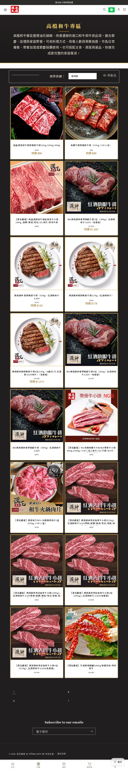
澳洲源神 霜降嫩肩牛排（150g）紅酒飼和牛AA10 (36, 297)
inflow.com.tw (37, 753)
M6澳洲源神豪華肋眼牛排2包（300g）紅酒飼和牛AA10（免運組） (91, 221)
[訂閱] (91, 731)
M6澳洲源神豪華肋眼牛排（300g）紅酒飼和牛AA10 (36, 449)
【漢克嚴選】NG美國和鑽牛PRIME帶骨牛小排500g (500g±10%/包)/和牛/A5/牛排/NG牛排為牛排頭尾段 (91, 449)
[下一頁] (68, 700)
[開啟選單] (5, 10)
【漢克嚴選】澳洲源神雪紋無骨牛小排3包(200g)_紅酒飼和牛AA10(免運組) (91, 594)
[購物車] (124, 10)
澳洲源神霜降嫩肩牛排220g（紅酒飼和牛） (91, 295)
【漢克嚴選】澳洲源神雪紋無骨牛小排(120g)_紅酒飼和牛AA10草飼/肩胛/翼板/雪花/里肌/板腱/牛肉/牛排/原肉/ (91, 522)
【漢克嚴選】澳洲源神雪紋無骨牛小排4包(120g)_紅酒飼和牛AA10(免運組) (36, 667)
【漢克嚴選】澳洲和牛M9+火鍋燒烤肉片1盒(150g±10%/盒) (36, 522)
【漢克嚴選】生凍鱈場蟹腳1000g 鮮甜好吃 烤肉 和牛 (91, 667)
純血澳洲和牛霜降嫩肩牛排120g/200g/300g (36, 145)
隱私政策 (61, 753)
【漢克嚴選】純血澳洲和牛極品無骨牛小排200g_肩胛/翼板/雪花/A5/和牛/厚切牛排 (36, 221)
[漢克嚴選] (15, 10)
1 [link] (14, 691)
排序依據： (57, 76)
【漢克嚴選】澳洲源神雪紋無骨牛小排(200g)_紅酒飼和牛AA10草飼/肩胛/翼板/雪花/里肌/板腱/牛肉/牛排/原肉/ (36, 594)
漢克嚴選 (21, 753)
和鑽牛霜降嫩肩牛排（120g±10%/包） (91, 145)
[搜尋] (104, 10)
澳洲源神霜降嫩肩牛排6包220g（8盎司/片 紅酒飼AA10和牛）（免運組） (37, 373)
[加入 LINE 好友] (111, 9)
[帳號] (118, 10)
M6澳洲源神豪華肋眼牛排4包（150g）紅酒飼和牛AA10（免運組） (91, 373)
